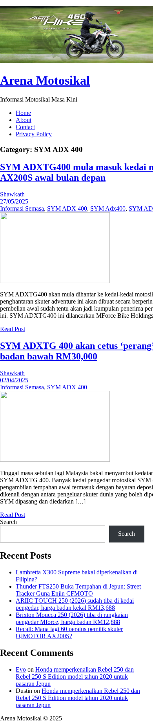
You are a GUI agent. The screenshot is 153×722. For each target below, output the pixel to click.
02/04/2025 (14, 380)
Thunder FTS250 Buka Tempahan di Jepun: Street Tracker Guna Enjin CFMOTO (78, 590)
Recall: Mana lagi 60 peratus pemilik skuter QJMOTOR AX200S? (69, 632)
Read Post (12, 329)
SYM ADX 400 (67, 208)
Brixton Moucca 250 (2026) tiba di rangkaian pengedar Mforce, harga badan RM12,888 (72, 618)
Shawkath (12, 194)
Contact (25, 127)
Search (8, 521)
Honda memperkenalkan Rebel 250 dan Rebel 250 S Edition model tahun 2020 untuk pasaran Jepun (75, 676)
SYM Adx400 (108, 208)
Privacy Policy (34, 134)
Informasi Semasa (22, 208)
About (23, 120)
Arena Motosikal (45, 80)
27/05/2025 (14, 201)
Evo (21, 669)
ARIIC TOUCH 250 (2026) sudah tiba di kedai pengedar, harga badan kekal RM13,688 (75, 604)
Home (23, 112)
